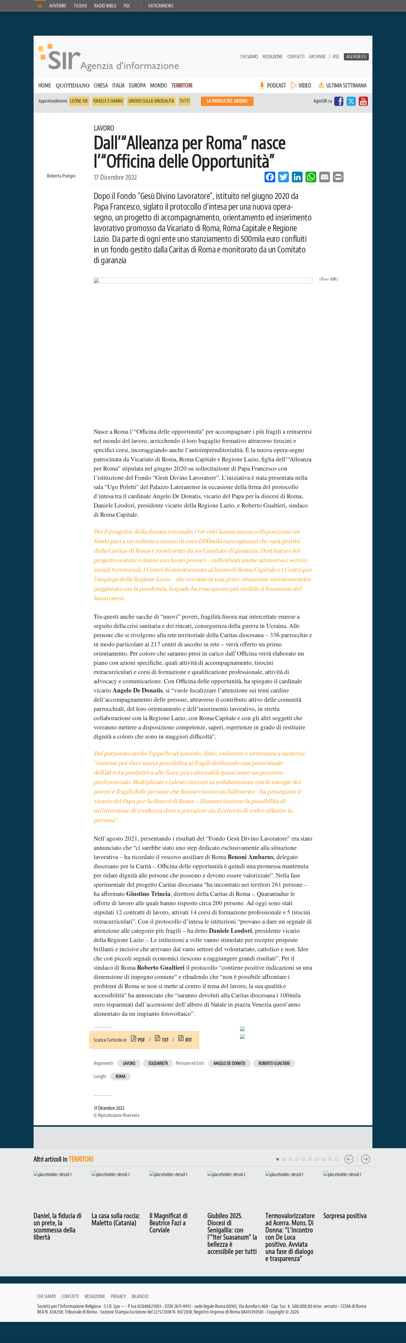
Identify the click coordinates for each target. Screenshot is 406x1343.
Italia (118, 85)
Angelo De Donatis (229, 1063)
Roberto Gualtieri (274, 1063)
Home (44, 85)
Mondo (158, 85)
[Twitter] (351, 101)
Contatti (295, 57)
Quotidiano (72, 86)
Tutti (184, 101)
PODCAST (276, 85)
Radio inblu (105, 6)
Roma (120, 1076)
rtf (188, 1040)
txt (165, 1040)
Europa (137, 85)
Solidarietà (158, 1063)
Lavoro (129, 1063)
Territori (181, 85)
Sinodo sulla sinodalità (151, 101)
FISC (127, 6)
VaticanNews (160, 6)
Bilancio (140, 1296)
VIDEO (305, 85)
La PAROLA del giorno (227, 101)
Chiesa (101, 85)
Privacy (118, 1296)
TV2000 (80, 6)
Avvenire (58, 6)
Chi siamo (249, 57)
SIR (39, 6)
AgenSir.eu (356, 57)
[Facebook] (338, 101)
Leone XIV (79, 101)
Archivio (317, 57)
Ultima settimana (345, 85)
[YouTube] (363, 101)
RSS (336, 57)
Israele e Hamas (108, 101)
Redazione (273, 57)
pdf (141, 1040)
